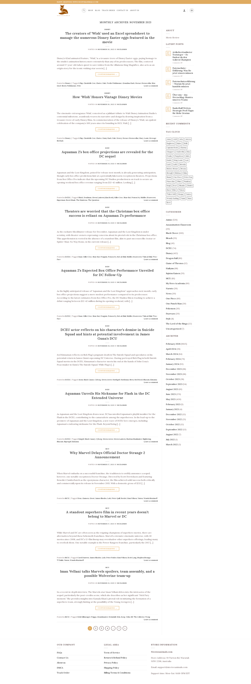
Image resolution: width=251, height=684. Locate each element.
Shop (90, 10)
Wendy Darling (173, 198)
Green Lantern (120, 439)
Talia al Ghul (147, 257)
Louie (146, 138)
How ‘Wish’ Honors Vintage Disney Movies (107, 97)
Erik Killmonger (84, 617)
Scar (175, 186)
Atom (81, 380)
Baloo (179, 143)
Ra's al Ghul (121, 257)
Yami (183, 198)
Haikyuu (170, 268)
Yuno (190, 198)
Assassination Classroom (178, 224)
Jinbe (188, 156)
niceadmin (122, 49)
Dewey (119, 138)
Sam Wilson (132, 498)
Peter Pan (188, 177)
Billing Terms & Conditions (117, 672)
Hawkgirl (116, 380)
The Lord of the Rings (177, 323)
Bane (81, 257)
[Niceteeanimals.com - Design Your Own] (67, 10)
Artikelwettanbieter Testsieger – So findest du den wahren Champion (182, 56)
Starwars (170, 313)
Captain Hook (172, 147)
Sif (132, 617)
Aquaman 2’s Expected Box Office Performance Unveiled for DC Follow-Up (107, 272)
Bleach (169, 238)
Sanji (169, 186)
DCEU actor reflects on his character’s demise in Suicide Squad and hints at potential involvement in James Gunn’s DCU (107, 334)
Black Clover (172, 233)
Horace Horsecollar (143, 83)
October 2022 (173, 424)
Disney (107, 29)
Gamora (85, 498)
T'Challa (60, 560)
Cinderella (180, 152)
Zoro (169, 202)
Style (168, 318)
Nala (185, 173)
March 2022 (172, 444)
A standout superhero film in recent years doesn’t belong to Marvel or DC (107, 514)
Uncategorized (173, 328)
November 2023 (174, 374)
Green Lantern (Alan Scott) (103, 197)
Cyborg (98, 380)
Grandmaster (102, 617)
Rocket (124, 498)
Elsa (188, 152)
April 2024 (171, 349)
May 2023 (170, 399)
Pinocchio (171, 181)
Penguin (104, 257)
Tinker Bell (171, 194)
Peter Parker (111, 558)
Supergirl (67, 442)
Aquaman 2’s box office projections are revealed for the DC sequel (107, 154)
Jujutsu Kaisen (173, 273)
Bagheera (170, 143)
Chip (81, 83)
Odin (128, 617)
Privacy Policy (111, 662)
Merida (183, 164)
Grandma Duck (128, 83)
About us (134, 10)
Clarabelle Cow (89, 83)
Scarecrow (151, 197)
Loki (109, 498)
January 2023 (172, 409)
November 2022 (174, 419)
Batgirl (81, 439)
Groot (92, 498)
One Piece (177, 177)
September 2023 (174, 384)
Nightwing (147, 439)
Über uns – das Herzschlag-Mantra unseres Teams (183, 97)
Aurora (188, 139)
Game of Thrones (174, 263)
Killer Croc (118, 197)
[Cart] (192, 10)
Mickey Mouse (172, 169)
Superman (61, 200)
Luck (169, 164)
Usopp (180, 194)
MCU (107, 449)
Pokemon (170, 308)
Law (187, 160)
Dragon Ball (172, 258)
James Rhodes (101, 498)
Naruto (169, 288)
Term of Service (112, 652)
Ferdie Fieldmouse (114, 83)
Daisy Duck (107, 138)
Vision (140, 498)
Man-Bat (127, 197)
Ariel (175, 139)
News (169, 293)
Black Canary (89, 380)
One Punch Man (174, 303)
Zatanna (153, 380)
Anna (169, 139)
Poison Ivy (136, 197)
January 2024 (172, 364)
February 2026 (173, 344)
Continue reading (107, 74)
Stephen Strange (144, 558)
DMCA (60, 667)
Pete (79, 86)
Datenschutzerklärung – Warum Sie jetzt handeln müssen (184, 84)
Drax (80, 498)
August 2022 (172, 434)
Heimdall (112, 617)
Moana (183, 169)
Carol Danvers (83, 558)
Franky (169, 156)
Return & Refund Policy (115, 657)
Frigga (93, 617)
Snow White (171, 190)
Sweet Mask (70, 200)
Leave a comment (151, 86)
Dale (104, 83)
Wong (147, 617)
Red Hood (138, 380)
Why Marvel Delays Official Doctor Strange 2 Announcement (107, 455)
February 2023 (173, 404)
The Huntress (81, 200)
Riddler (143, 197)
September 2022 (174, 429)
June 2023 (171, 394)
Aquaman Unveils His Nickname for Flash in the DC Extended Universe (107, 395)
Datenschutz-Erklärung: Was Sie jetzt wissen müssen (183, 70)
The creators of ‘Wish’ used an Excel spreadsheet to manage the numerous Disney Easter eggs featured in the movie (107, 37)
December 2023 (174, 369)
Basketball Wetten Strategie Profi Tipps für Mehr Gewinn (183, 110)
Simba (190, 186)
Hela (118, 617)
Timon (181, 190)
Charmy (183, 147)
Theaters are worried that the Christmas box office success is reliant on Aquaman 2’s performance (107, 213)
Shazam (146, 380)
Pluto (179, 181)
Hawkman (125, 380)
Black (81, 197)
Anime (169, 219)
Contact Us (122, 10)
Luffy (175, 164)
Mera (132, 380)
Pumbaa (187, 181)
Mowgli (170, 173)
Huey (141, 138)
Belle (186, 143)
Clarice (99, 83)
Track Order (108, 10)
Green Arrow (107, 380)
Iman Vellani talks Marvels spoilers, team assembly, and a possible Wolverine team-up (107, 573)
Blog (97, 10)
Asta (181, 139)
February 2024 (173, 359)
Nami (169, 177)
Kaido (169, 160)
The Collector (139, 617)
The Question (93, 200)
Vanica (188, 194)
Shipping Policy (111, 667)
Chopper (170, 152)
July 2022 (170, 439)
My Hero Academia (175, 283)
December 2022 (174, 414)
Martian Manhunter (134, 439)
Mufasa (178, 173)
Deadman (87, 197)
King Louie (178, 160)
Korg (123, 617)
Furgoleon (179, 156)
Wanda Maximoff (150, 498)
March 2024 (172, 354)
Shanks (182, 186)
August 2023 (172, 389)
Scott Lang (132, 558)
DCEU (107, 148)
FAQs (59, 652)
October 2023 (173, 379)
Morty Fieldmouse (69, 86)
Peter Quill (116, 498)
